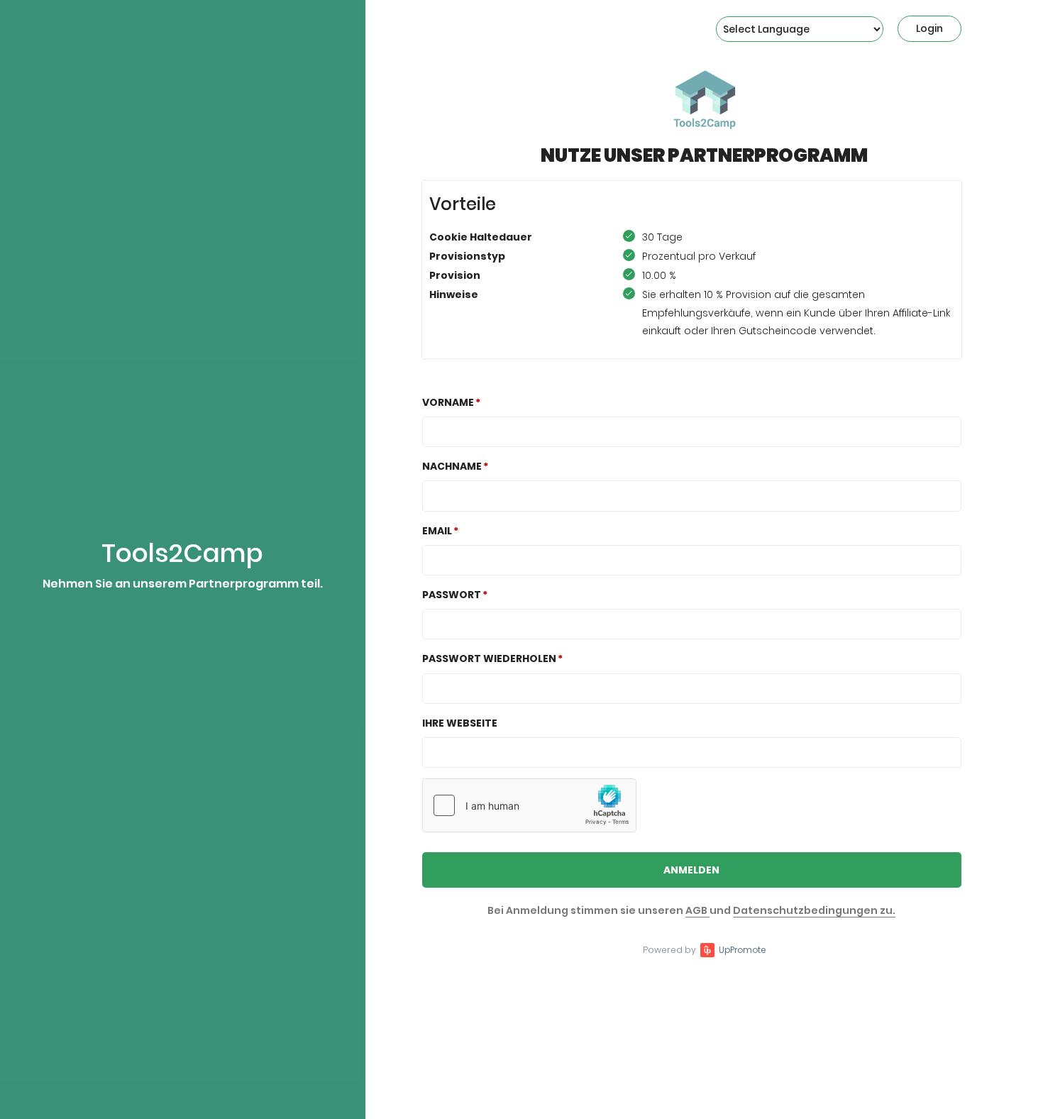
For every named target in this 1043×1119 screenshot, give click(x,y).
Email (437, 531)
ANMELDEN (691, 870)
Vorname (448, 402)
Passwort (451, 595)
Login (929, 28)
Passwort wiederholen (489, 658)
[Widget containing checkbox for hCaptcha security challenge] (529, 805)
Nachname (452, 466)
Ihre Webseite (459, 723)
